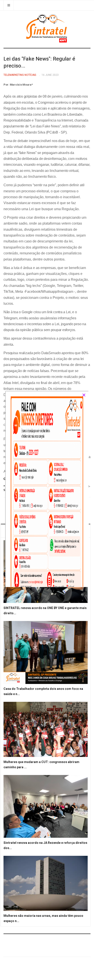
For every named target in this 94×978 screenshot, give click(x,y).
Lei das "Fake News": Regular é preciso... (39, 62)
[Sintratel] (47, 28)
